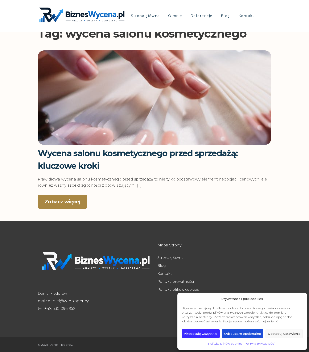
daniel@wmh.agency (63, 301)
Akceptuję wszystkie (200, 334)
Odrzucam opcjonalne (242, 334)
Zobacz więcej (63, 202)
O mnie (175, 16)
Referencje (202, 16)
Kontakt (247, 16)
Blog (225, 16)
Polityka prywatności (259, 343)
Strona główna (145, 16)
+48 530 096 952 (56, 308)
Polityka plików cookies (225, 343)
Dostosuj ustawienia (284, 334)
